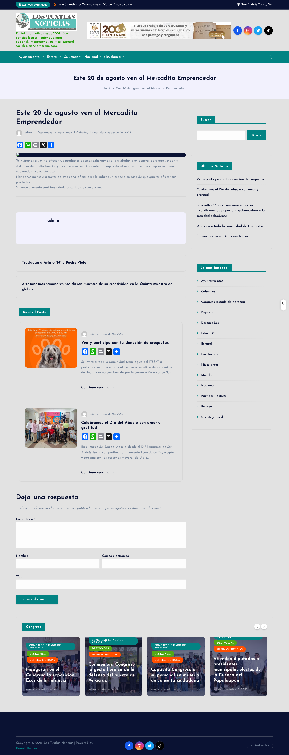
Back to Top (262, 745)
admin (29, 132)
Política (206, 406)
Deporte (207, 312)
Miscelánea (112, 57)
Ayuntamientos (30, 57)
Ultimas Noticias (99, 132)
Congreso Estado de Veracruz (223, 302)
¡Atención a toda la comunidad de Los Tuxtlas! (231, 226)
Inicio (107, 88)
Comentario (25, 519)
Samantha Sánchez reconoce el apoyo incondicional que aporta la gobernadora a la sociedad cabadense (231, 211)
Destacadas (45, 132)
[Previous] (257, 626)
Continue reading (96, 387)
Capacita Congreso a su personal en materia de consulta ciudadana (175, 675)
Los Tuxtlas (209, 354)
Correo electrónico (115, 556)
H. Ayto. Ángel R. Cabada (70, 132)
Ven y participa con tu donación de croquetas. (231, 179)
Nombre (22, 556)
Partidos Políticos (214, 396)
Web (19, 576)
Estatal (52, 57)
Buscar (206, 120)
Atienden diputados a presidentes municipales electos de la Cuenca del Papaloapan (237, 670)
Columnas (71, 57)
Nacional (91, 57)
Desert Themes (26, 748)
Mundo (206, 375)
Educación (208, 333)
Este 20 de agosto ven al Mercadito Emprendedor (150, 88)
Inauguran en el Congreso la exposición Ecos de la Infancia (50, 675)
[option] (51, 666)
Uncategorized (212, 417)
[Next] (264, 626)
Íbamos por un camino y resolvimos (222, 236)
